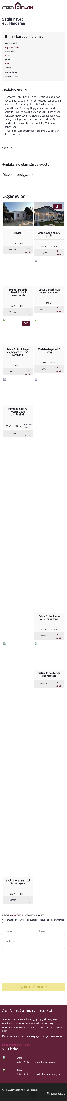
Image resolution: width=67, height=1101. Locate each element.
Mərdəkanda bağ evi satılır (49, 234)
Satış (7, 55)
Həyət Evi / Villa (12, 47)
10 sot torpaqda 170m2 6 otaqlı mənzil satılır (18, 292)
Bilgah (18, 232)
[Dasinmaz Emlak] (17, 5)
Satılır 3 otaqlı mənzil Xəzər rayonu (18, 882)
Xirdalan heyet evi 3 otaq (49, 351)
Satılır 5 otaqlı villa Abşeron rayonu (49, 617)
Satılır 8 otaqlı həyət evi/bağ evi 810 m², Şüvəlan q (18, 352)
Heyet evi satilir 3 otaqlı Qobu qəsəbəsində (18, 411)
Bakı (7, 63)
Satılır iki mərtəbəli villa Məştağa (49, 674)
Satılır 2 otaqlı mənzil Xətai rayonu (35, 1062)
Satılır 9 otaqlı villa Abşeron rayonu (49, 291)
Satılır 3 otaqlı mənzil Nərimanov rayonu (39, 1074)
